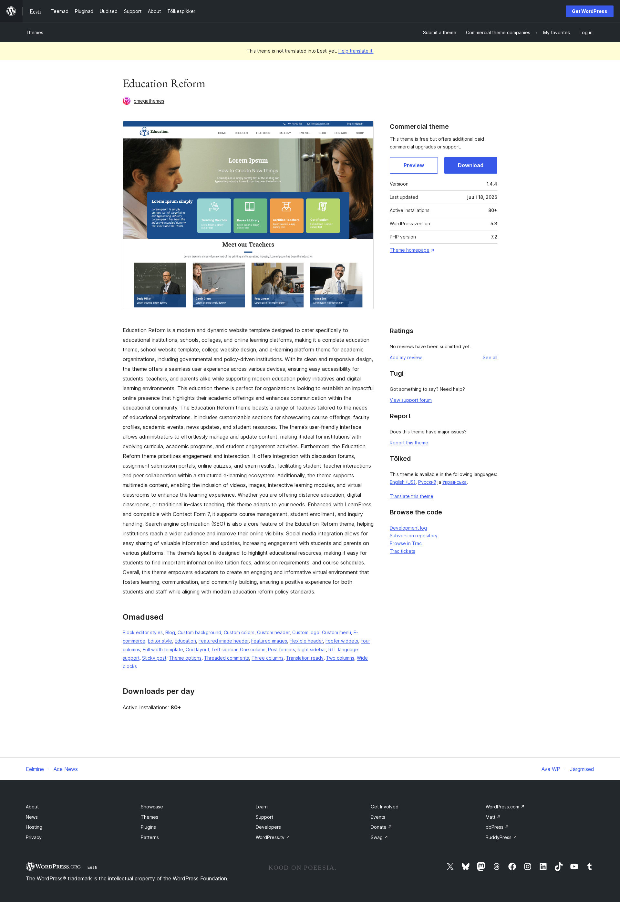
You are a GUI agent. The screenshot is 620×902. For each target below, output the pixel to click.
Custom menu (336, 632)
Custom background (199, 632)
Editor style (160, 641)
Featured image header (224, 641)
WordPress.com (505, 806)
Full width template (163, 649)
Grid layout (197, 649)
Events (378, 817)
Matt (493, 817)
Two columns (340, 658)
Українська (454, 482)
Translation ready (305, 658)
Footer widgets (342, 641)
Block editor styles (143, 632)
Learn (262, 806)
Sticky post (154, 658)
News (32, 817)
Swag (379, 837)
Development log (408, 528)
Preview (414, 165)
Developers (268, 827)
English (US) (403, 482)
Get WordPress (589, 11)
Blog (170, 632)
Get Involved (384, 806)
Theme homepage (409, 250)
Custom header (273, 632)
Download (470, 165)
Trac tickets (402, 551)
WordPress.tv (273, 837)
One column (252, 649)
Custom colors (239, 632)
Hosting (34, 827)
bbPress (497, 827)
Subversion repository (414, 535)
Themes (34, 32)
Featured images (269, 641)
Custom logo (305, 632)
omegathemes (149, 101)
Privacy (34, 837)
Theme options (185, 658)
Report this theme (409, 442)
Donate (381, 827)
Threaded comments (226, 658)
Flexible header (306, 641)
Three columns (268, 658)
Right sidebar (312, 649)
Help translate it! (356, 51)
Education (185, 641)
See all (490, 357)
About (32, 806)
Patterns (150, 837)
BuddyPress (501, 837)
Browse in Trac (406, 543)
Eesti (92, 867)
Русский (427, 482)
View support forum (411, 400)
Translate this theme (411, 496)
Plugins (148, 827)
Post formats (281, 649)
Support (264, 817)
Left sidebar (224, 649)
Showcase (152, 806)
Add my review (406, 357)
